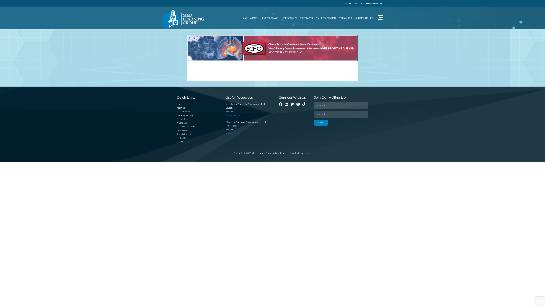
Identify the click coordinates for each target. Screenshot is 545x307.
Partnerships (290, 18)
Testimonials (345, 18)
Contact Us (181, 138)
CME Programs (269, 18)
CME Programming (185, 115)
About (253, 18)
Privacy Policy (183, 142)
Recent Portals (183, 112)
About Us (181, 108)
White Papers (306, 18)
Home (245, 18)
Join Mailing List (364, 18)
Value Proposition (326, 18)
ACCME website (233, 115)
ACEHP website (232, 133)
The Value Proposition (186, 127)
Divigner (308, 153)
